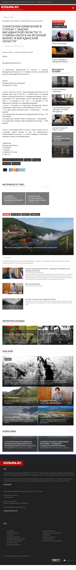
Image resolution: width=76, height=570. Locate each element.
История (16, 214)
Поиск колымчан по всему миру (52, 541)
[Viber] (17, 169)
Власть (25, 214)
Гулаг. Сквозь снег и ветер (16, 377)
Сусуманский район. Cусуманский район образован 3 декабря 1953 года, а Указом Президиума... (53, 421)
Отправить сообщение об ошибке (23, 52)
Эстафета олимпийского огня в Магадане (62, 138)
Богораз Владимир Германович (59, 90)
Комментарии (59, 27)
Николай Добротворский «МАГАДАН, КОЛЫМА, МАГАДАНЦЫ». (61, 109)
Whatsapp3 (16, 164)
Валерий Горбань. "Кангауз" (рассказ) (18, 334)
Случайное (58, 24)
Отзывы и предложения (14, 541)
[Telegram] (23, 169)
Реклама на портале (13, 537)
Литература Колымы (13, 321)
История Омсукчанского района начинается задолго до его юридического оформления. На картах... (19, 421)
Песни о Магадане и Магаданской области (60, 61)
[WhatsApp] (20, 169)
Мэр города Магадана (32, 284)
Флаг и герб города (59, 43)
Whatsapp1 (36, 160)
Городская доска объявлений (51, 533)
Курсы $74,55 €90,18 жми (24, 2)
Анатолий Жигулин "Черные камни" (53, 334)
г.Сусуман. (44, 417)
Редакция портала (13, 533)
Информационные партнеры (16, 539)
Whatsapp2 (7, 164)
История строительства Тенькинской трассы (40, 299)
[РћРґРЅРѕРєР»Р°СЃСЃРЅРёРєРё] (13, 169)
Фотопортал (46, 535)
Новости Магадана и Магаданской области (12, 9)
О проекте (10, 535)
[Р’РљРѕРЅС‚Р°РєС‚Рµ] (10, 169)
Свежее (6, 214)
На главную (5, 21)
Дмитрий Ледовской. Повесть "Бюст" (59, 129)
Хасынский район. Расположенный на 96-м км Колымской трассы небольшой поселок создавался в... (18, 401)
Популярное (58, 22)
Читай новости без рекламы (13, 160)
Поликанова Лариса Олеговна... (50, 403)
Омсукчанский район (12, 417)
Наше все (35, 214)
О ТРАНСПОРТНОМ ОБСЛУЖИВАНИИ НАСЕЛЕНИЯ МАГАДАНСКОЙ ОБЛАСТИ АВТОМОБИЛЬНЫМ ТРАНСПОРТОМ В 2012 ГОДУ (20, 445)
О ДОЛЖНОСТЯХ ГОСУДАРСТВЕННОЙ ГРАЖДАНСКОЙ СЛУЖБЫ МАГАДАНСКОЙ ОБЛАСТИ (37, 199)
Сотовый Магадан (48, 539)
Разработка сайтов (13, 544)
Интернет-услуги (12, 543)
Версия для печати (7, 52)
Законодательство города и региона (14, 46)
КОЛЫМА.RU (10, 7)
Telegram (27, 160)
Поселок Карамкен (11, 397)
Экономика (7, 257)
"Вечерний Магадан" (49, 531)
